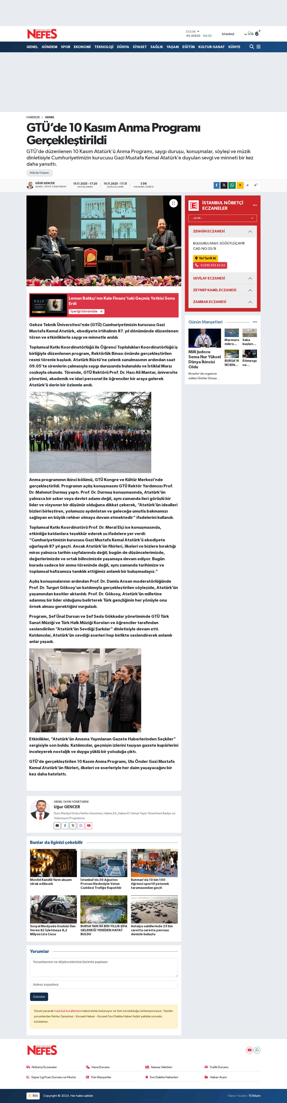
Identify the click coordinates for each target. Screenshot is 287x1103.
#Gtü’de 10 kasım (39, 173)
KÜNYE (234, 47)
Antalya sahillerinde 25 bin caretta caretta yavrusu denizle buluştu (152, 930)
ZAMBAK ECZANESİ (209, 302)
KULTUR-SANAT (211, 47)
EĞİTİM (188, 47)
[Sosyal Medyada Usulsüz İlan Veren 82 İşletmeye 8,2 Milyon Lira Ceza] (53, 909)
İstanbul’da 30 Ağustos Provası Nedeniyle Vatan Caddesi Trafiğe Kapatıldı (100, 883)
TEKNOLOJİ (103, 47)
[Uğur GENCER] (40, 809)
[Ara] (252, 47)
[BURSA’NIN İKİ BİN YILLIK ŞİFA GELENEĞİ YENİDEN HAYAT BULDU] (103, 909)
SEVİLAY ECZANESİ (209, 278)
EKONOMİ (82, 47)
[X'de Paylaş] (224, 185)
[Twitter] (72, 825)
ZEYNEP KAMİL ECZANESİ (214, 290)
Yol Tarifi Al (207, 258)
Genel (49, 117)
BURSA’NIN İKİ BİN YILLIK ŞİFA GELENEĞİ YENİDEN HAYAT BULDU (103, 930)
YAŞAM (173, 47)
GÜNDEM (49, 47)
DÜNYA (123, 47)
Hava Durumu (101, 1067)
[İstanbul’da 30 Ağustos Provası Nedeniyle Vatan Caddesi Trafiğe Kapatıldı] (103, 863)
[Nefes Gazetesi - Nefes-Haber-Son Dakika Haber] (42, 34)
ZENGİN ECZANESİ (209, 231)
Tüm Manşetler (101, 1077)
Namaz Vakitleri (161, 1067)
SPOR (65, 47)
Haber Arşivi (218, 1077)
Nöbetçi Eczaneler (44, 1067)
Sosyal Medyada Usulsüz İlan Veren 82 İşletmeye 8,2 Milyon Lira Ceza (52, 930)
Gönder (39, 997)
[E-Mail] (57, 825)
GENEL (32, 47)
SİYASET (140, 47)
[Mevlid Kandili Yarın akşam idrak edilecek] (53, 863)
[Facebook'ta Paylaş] (217, 185)
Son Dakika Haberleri (164, 1077)
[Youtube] (88, 825)
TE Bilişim (254, 1095)
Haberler (33, 117)
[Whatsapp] (257, 1050)
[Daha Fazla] (240, 185)
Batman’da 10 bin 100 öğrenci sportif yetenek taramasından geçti (150, 883)
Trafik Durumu (219, 1067)
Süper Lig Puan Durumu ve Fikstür (53, 1077)
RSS (35, 1095)
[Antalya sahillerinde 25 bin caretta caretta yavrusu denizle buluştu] (154, 909)
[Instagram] (80, 825)
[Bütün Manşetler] (255, 322)
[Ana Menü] (258, 47)
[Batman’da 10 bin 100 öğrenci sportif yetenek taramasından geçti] (154, 863)
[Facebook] (65, 825)
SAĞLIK (156, 47)
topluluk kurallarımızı (68, 1011)
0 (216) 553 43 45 (212, 265)
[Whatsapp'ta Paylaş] (232, 185)
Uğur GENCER (67, 807)
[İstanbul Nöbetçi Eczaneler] (255, 205)
